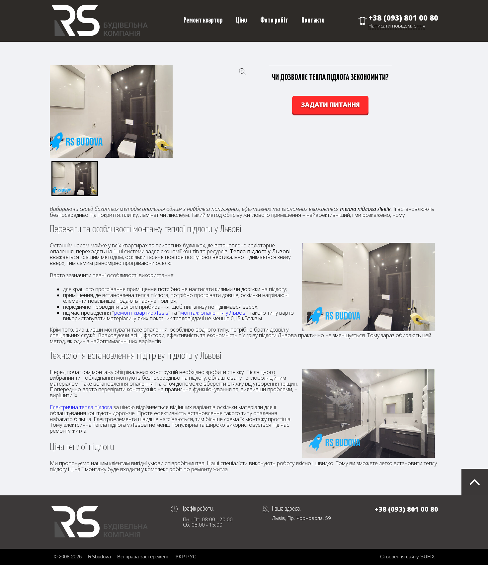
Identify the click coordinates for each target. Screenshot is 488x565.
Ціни (241, 20)
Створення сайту (399, 556)
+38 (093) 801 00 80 (403, 18)
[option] (149, 111)
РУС (191, 556)
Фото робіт (274, 20)
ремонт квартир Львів (141, 312)
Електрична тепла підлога (81, 407)
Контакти (313, 20)
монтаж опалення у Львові (213, 312)
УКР (180, 556)
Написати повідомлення (396, 25)
